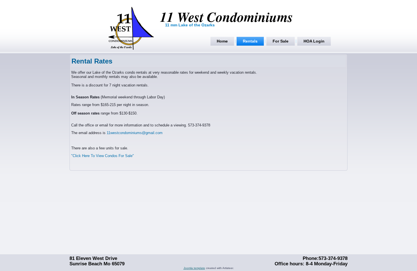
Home (222, 41)
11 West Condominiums (226, 16)
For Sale (280, 41)
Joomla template (194, 268)
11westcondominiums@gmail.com (135, 133)
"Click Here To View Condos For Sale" (102, 156)
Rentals (250, 41)
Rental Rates (91, 61)
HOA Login (314, 41)
